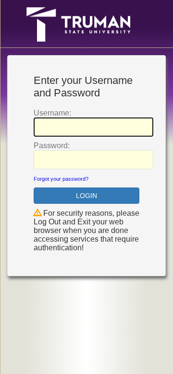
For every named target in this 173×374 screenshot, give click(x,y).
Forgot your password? (61, 179)
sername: (52, 113)
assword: (52, 145)
